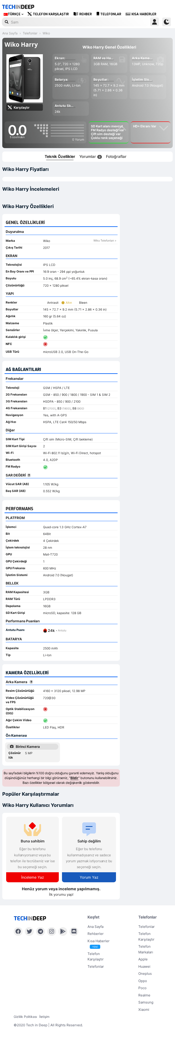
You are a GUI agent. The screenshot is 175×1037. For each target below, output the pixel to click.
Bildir (74, 778)
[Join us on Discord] (73, 931)
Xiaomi (143, 1009)
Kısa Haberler (143, 14)
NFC (9, 344)
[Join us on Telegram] (40, 931)
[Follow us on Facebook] (18, 931)
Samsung (145, 1002)
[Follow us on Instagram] (51, 931)
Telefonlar (110, 14)
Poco (142, 988)
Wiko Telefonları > (104, 240)
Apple (143, 959)
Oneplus (145, 973)
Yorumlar (89, 156)
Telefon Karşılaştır (51, 14)
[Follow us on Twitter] (29, 931)
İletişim (44, 1017)
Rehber (85, 14)
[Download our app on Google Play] (62, 931)
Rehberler (96, 933)
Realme (144, 995)
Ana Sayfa (95, 926)
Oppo (142, 981)
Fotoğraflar (116, 156)
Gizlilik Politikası (25, 1017)
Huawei (144, 966)
